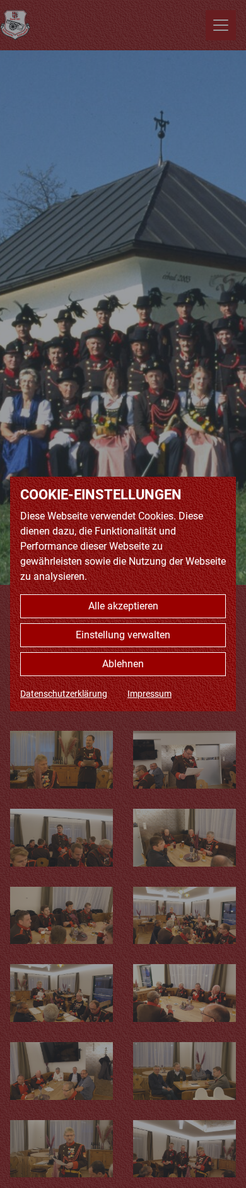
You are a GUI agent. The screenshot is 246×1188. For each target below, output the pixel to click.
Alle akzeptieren (123, 606)
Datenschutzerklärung (63, 694)
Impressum (149, 694)
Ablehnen (123, 664)
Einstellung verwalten (123, 635)
